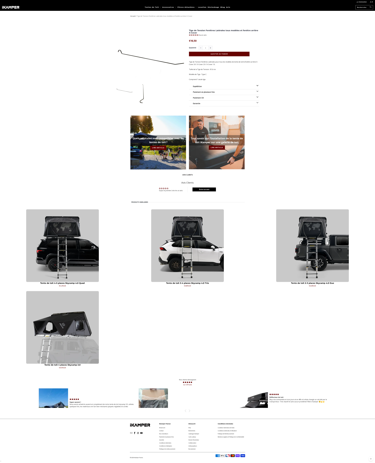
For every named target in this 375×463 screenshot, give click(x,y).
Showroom (162, 428)
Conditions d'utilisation (165, 446)
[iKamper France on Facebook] (134, 433)
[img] (188, 382)
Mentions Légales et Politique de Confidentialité (231, 437)
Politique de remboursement (167, 449)
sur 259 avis (187, 385)
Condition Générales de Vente (226, 428)
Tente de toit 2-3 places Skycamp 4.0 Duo (312, 283)
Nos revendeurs (163, 434)
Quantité (192, 48)
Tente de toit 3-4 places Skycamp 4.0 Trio (187, 283)
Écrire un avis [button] (204, 189)
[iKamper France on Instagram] (138, 433)
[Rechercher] (370, 7)
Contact (161, 431)
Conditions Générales (165, 443)
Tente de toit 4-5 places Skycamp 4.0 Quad (62, 283)
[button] (153, 7)
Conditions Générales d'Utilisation (227, 431)
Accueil (132, 16)
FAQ (189, 428)
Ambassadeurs (192, 446)
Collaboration (192, 443)
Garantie (161, 440)
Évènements (191, 431)
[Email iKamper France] (131, 433)
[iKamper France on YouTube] (141, 433)
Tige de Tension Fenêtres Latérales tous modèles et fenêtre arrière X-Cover (223, 31)
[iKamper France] (11, 7)
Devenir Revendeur (193, 440)
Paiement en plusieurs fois (166, 437)
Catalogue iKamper (193, 434)
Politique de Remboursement (226, 434)
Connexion (363, 2)
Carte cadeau (192, 437)
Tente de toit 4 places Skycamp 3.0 (62, 365)
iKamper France (138, 457)
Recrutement (192, 449)
